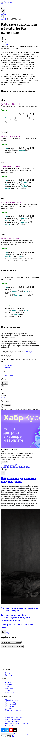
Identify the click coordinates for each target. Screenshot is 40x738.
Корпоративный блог (13, 717)
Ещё (7, 633)
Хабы (7, 686)
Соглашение (10, 708)
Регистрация (10, 675)
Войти (7, 673)
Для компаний (10, 704)
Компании (9, 688)
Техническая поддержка (23, 734)
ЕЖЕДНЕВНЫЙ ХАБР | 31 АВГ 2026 (15, 467)
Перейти (4, 462)
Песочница (9, 692)
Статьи (8, 682)
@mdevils (4, 397)
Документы (9, 706)
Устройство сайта (12, 700)
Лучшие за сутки (7, 642)
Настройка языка (7, 734)
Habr (13, 736)
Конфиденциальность (13, 710)
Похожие (18, 642)
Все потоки (8, 2)
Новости (8, 684)
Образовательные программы (16, 723)
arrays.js (29, 352)
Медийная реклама (12, 719)
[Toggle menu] (2, 2)
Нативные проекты (12, 721)
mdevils (3, 19)
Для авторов (10, 702)
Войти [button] (3, 14)
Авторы (8, 690)
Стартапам (9, 725)
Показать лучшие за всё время (12, 646)
